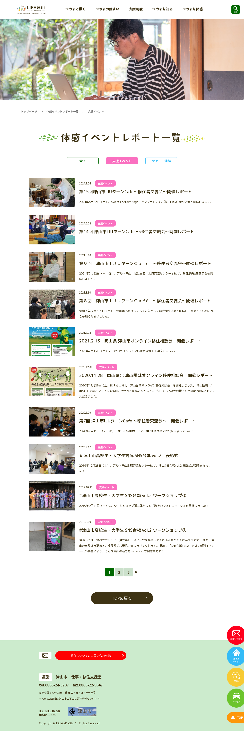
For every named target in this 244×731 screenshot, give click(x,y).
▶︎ (136, 572)
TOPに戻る (122, 598)
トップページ (29, 111)
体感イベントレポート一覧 (63, 111)
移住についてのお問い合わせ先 (91, 656)
